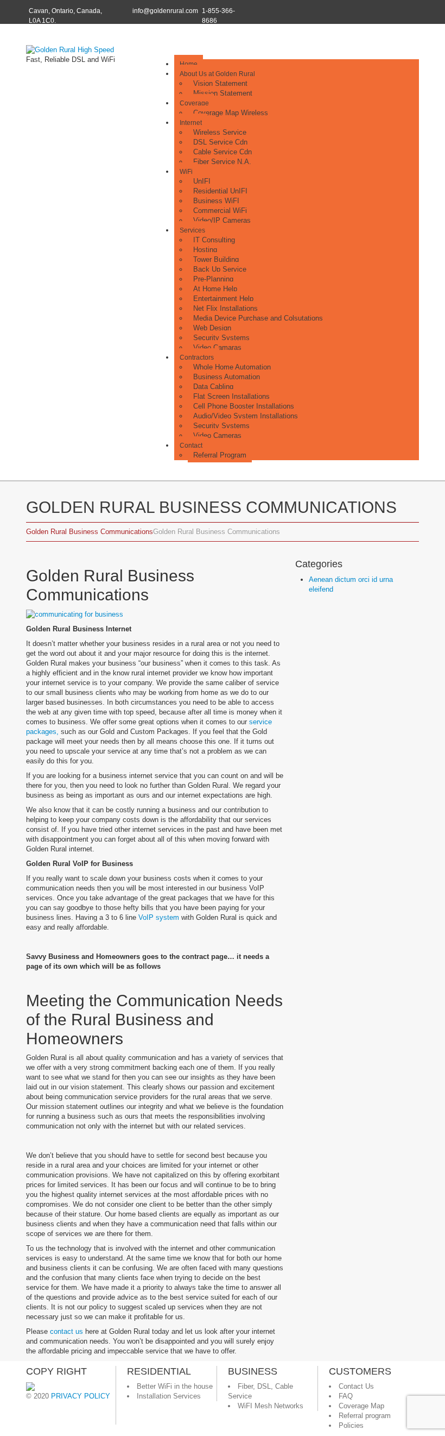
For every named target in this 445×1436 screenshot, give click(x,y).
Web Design (212, 328)
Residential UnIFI (220, 191)
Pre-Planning (213, 279)
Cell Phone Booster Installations (243, 406)
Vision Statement (220, 83)
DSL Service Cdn (220, 142)
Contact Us (356, 1386)
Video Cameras (217, 435)
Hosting (205, 250)
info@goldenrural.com (165, 11)
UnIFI (202, 181)
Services (192, 230)
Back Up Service (219, 269)
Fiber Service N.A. (222, 162)
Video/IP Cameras (222, 220)
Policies (351, 1425)
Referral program (365, 1416)
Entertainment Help (223, 298)
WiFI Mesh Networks (270, 1406)
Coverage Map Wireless (230, 113)
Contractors (197, 357)
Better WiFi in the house (175, 1386)
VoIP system (158, 917)
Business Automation (226, 377)
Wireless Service (219, 132)
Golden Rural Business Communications (89, 532)
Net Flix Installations (225, 308)
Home (189, 64)
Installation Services (169, 1396)
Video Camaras (217, 347)
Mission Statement (222, 93)
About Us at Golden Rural (217, 74)
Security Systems (221, 338)
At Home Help (215, 289)
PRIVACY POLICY (80, 1396)
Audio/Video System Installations (245, 416)
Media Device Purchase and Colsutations (258, 318)
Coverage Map (361, 1406)
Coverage (194, 103)
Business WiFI (216, 201)
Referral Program (219, 455)
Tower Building (216, 259)
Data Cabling (213, 386)
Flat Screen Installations (231, 396)
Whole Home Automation (232, 367)
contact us (66, 1331)
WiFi (186, 171)
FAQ (346, 1396)
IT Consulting (214, 240)
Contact (191, 445)
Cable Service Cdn (222, 152)
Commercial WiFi (220, 210)
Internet (191, 123)
